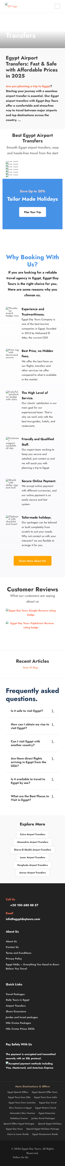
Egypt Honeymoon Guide (45, 1134)
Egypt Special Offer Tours (45, 1092)
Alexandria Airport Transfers (32, 842)
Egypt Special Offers (18, 1092)
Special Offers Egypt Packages (19, 1123)
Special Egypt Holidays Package (42, 1128)
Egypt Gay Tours (14, 1128)
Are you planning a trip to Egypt (28, 86)
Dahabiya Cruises (19, 1118)
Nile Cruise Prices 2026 (20, 1029)
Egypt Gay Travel (47, 1102)
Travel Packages (15, 994)
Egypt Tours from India (45, 1097)
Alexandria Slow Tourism (22, 1113)
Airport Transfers (16, 1006)
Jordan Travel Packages (43, 1118)
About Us (11, 941)
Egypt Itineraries (47, 1113)
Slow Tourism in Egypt (20, 1107)
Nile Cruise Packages (18, 1023)
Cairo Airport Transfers (32, 834)
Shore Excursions (16, 1011)
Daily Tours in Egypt (17, 1000)
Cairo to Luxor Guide (18, 1134)
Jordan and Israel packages (22, 1017)
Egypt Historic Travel (45, 1107)
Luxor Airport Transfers (32, 857)
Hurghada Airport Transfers (32, 865)
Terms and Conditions (18, 953)
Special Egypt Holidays (50, 1123)
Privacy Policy (14, 958)
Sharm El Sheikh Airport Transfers (32, 849)
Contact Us (12, 947)
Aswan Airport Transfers (32, 872)
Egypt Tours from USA (19, 1097)
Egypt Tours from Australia (22, 1102)
